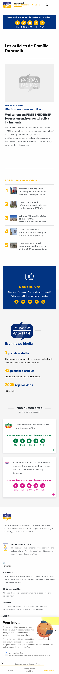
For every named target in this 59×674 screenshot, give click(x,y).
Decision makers (12, 589)
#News (39, 109)
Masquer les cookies (29, 670)
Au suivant (49, 670)
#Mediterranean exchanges (19, 109)
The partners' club (21, 544)
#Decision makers (14, 105)
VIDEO (6, 616)
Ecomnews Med (27, 5)
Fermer (10, 670)
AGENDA (7, 602)
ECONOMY (8, 573)
